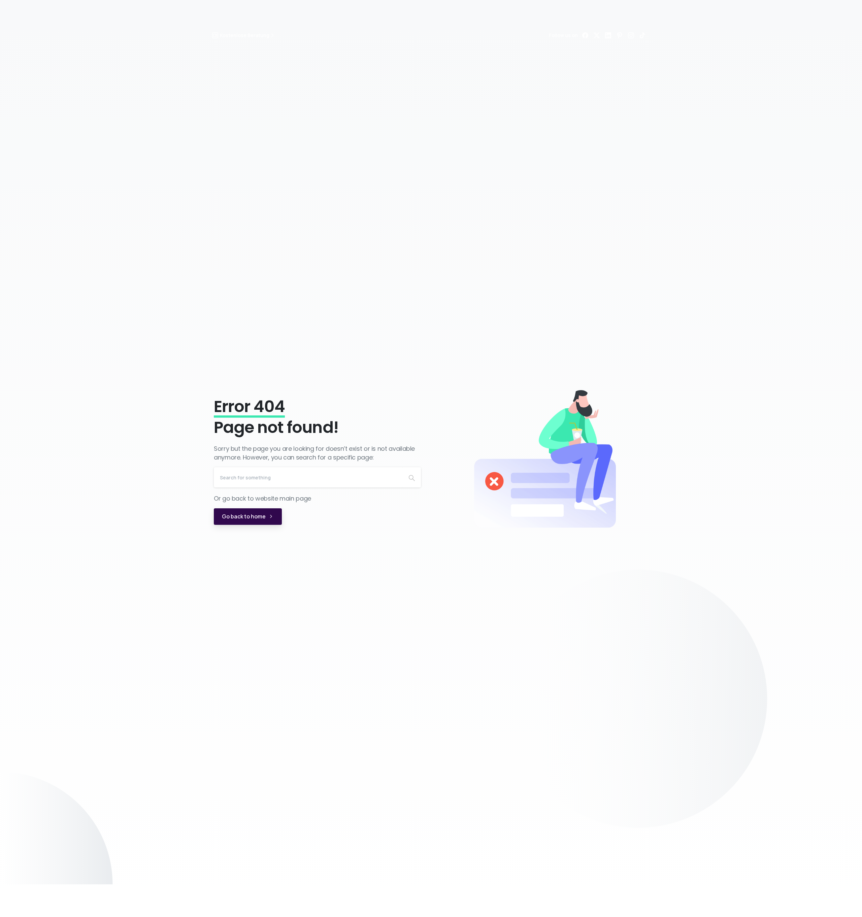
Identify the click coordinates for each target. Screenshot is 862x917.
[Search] (412, 477)
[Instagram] (631, 35)
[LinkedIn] (608, 35)
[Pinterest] (619, 35)
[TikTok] (642, 35)
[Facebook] (585, 35)
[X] (596, 35)
